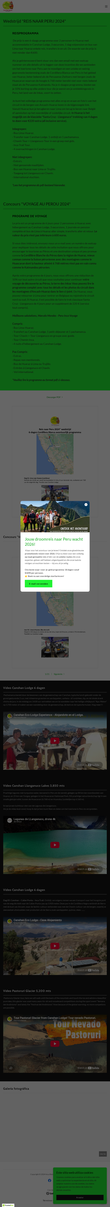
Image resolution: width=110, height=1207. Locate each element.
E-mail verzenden (38, 583)
